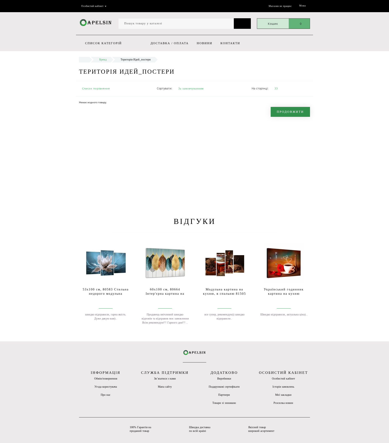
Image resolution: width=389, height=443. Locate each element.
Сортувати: (164, 88)
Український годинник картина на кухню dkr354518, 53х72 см (284, 294)
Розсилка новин (283, 402)
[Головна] (84, 59)
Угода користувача (105, 386)
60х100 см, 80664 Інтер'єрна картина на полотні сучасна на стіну (165, 294)
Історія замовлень (283, 386)
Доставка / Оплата (170, 43)
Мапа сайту (165, 386)
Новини (204, 43)
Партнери (224, 394)
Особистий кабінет (283, 378)
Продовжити (290, 111)
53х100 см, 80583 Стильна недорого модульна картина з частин (106, 294)
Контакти (230, 43)
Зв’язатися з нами (165, 378)
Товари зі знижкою (224, 402)
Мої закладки (283, 394)
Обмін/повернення (105, 378)
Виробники (224, 378)
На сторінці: (260, 88)
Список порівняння (96, 88)
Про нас (105, 394)
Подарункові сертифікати (224, 386)
